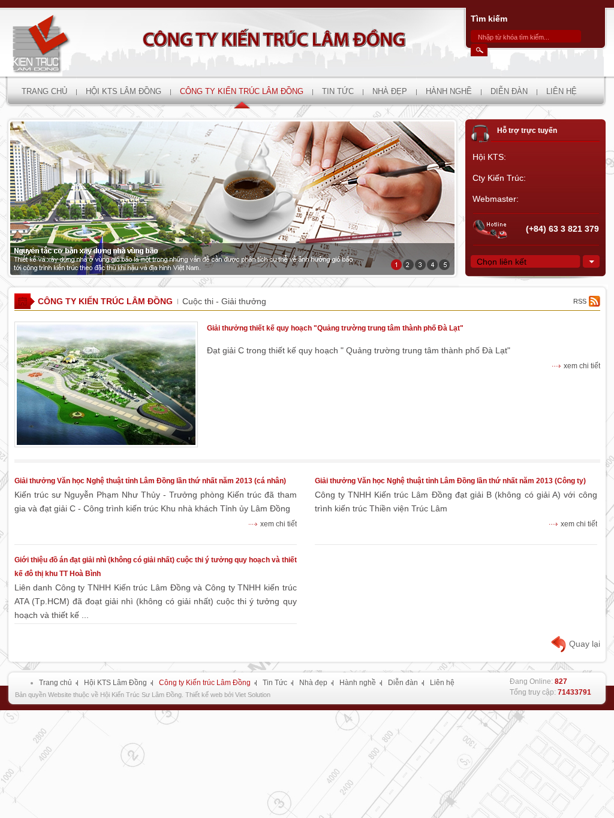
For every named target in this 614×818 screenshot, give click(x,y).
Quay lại (584, 644)
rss (579, 301)
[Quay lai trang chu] (51, 42)
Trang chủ (55, 682)
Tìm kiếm (489, 18)
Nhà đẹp (313, 682)
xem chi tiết (582, 366)
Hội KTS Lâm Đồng (115, 682)
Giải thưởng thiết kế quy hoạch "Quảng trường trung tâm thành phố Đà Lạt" (335, 328)
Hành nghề (357, 682)
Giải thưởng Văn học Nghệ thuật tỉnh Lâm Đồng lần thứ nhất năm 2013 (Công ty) (450, 481)
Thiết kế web (203, 694)
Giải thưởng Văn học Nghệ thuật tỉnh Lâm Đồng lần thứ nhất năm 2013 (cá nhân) (150, 481)
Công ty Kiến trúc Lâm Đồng (105, 301)
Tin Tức (275, 682)
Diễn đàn (403, 682)
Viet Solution (252, 694)
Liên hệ (442, 682)
